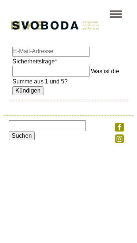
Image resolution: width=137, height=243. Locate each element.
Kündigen (28, 90)
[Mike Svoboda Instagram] (119, 141)
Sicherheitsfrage (34, 61)
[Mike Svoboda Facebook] (119, 129)
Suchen (22, 136)
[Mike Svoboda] (61, 30)
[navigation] (116, 18)
